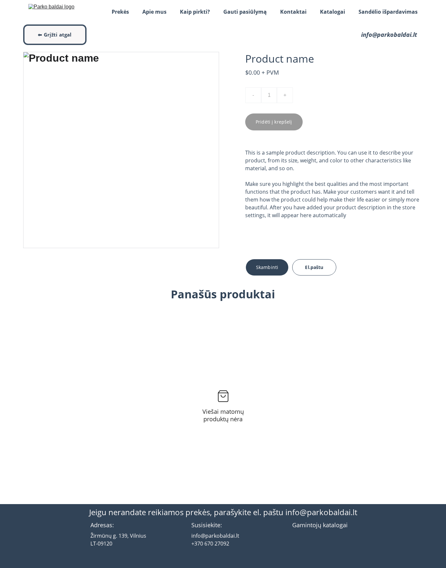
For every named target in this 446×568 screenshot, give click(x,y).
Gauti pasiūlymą (245, 11)
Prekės (120, 11)
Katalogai (332, 11)
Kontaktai (293, 11)
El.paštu (314, 267)
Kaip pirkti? (195, 11)
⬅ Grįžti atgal (55, 34)
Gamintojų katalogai (320, 525)
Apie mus (154, 11)
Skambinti (267, 267)
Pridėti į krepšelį (274, 122)
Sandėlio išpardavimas (388, 11)
